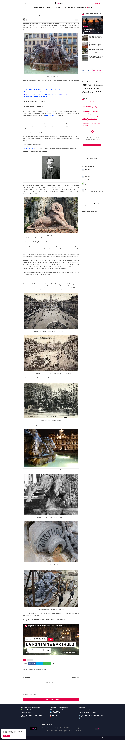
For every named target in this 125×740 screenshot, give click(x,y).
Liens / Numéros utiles (56, 714)
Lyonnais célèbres (86, 120)
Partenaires (81, 737)
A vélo (84, 101)
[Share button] (53, 663)
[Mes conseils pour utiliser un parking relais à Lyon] (85, 51)
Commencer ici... (75, 737)
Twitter (40, 663)
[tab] (35, 7)
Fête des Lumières (81, 7)
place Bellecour (43, 125)
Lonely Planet (35, 94)
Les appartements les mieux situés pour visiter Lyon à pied (47, 92)
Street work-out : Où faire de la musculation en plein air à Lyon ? (96, 57)
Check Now (11, 732)
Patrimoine (29, 13)
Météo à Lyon (54, 715)
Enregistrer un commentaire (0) (51, 699)
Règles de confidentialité (91, 737)
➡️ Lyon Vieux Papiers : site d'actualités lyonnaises (90, 718)
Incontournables (86, 116)
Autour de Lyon (92, 104)
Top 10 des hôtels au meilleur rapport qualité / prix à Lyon (42, 89)
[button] (88, 7)
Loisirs (95, 118)
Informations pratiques (96, 116)
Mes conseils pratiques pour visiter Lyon (36, 96)
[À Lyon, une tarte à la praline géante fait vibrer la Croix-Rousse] (85, 45)
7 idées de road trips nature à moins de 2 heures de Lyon (95, 37)
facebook (88, 70)
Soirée (99, 123)
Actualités (41, 7)
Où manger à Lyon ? (56, 712)
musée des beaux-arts (50, 115)
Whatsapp (48, 663)
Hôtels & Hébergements (69, 7)
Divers (94, 106)
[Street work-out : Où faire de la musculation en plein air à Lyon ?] (85, 58)
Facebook (32, 663)
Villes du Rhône (55, 716)
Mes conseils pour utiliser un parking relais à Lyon (96, 50)
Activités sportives (91, 101)
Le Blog (90, 118)
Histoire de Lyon (94, 113)
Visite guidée (85, 125)
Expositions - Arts (93, 108)
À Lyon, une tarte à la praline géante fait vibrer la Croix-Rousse (96, 44)
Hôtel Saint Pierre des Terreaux (32, 146)
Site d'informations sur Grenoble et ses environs (89, 709)
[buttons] (22, 3)
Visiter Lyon (50, 7)
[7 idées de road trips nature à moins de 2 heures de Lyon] (85, 38)
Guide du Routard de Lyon (52, 94)
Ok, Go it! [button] (6, 735)
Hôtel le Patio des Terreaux (31, 143)
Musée (93, 120)
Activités (58, 7)
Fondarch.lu (84, 205)
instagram (99, 70)
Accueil (36, 7)
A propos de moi (66, 737)
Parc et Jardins (86, 123)
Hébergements (86, 113)
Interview (85, 118)
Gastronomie (95, 111)
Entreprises (85, 108)
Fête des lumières (86, 111)
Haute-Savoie (30, 709)
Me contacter (100, 737)
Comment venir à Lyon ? (57, 709)
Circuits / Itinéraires (87, 106)
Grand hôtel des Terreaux (30, 148)
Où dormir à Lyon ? (55, 711)
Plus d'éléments (75, 677)
